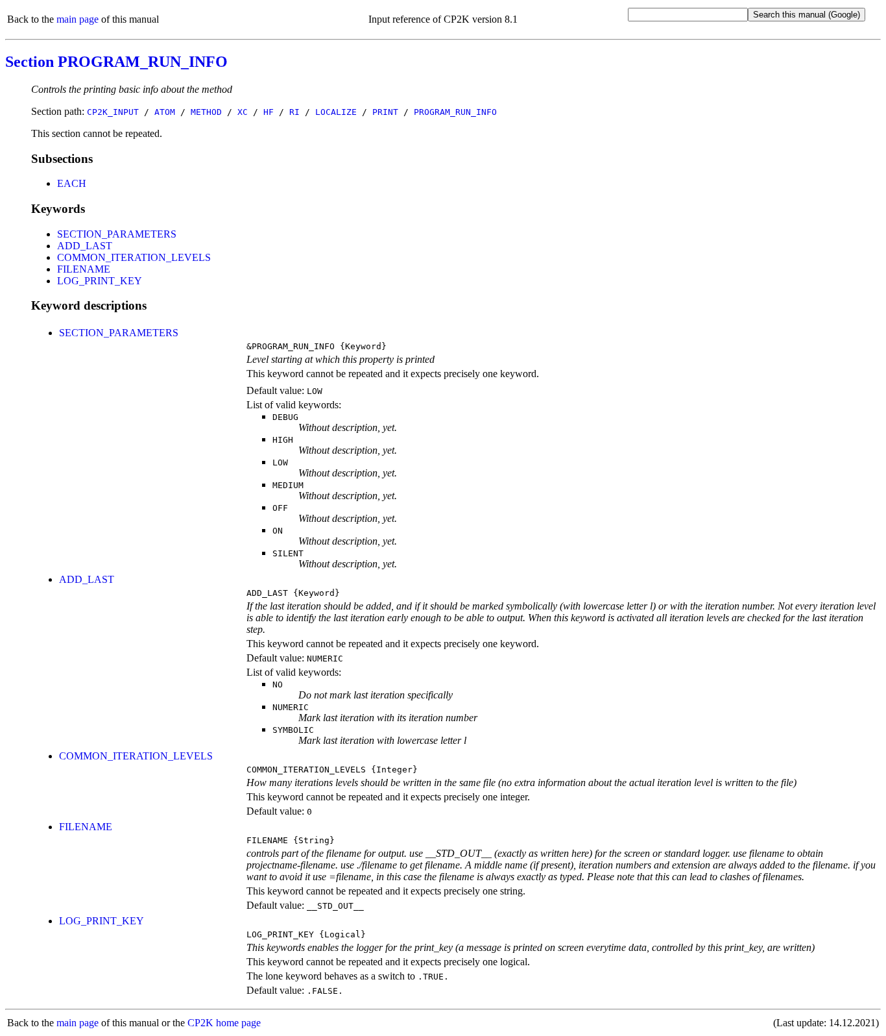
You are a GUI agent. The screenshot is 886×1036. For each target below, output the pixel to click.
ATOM (164, 112)
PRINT (385, 112)
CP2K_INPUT (113, 112)
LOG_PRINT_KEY (99, 280)
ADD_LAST (84, 245)
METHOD (206, 112)
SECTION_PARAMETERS (116, 234)
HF (268, 112)
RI (294, 112)
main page (77, 19)
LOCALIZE (336, 112)
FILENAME (83, 269)
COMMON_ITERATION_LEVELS (134, 257)
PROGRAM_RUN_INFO (455, 112)
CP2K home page (224, 1022)
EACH (71, 183)
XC (242, 112)
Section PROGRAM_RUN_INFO (116, 61)
